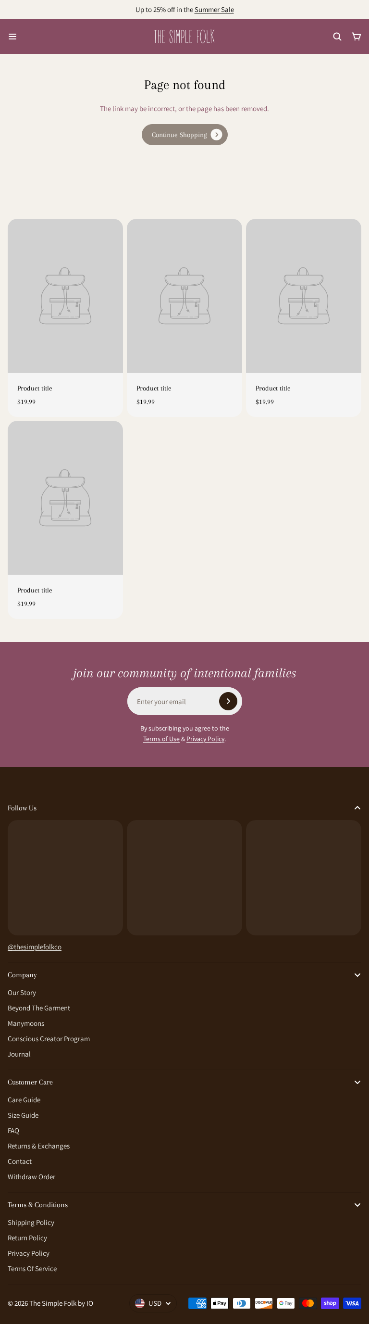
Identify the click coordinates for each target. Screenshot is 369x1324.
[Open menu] (12, 36)
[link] (185, 134)
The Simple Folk (52, 1303)
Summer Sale (214, 9)
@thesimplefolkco (35, 946)
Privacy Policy (205, 738)
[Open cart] (356, 36)
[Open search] (337, 36)
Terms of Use (161, 738)
